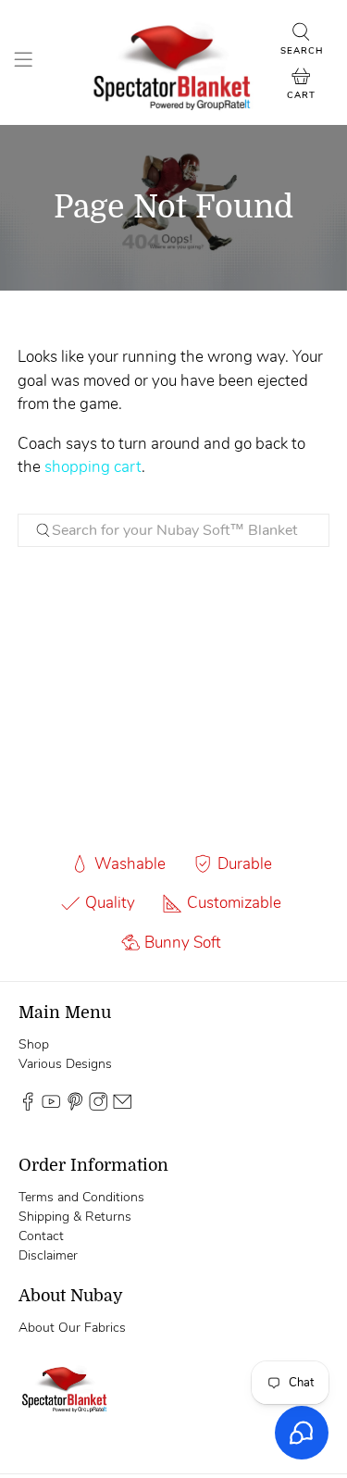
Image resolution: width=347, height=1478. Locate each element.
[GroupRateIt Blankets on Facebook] (28, 1106)
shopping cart (93, 467)
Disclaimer (48, 1255)
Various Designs (65, 1064)
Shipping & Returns (75, 1216)
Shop (34, 1044)
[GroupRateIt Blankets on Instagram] (98, 1106)
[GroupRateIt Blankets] (174, 62)
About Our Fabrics (72, 1327)
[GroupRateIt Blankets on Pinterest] (75, 1106)
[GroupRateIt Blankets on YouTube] (51, 1106)
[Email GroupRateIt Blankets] (122, 1106)
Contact (41, 1236)
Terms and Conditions (81, 1197)
